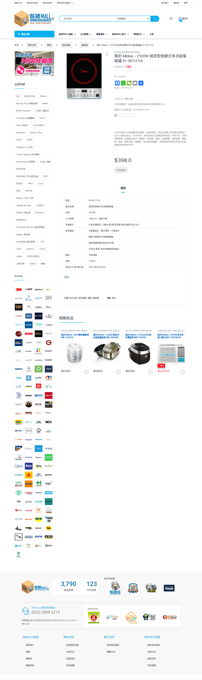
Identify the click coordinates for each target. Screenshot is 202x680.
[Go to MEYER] (29, 413)
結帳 (28, 652)
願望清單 (30, 665)
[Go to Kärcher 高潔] (29, 386)
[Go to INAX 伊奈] (38, 377)
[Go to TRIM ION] (49, 492)
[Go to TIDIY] (18, 492)
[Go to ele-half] (38, 342)
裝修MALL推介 (119, 34)
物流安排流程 (72, 645)
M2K (18, 190)
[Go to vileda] (29, 510)
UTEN (42, 249)
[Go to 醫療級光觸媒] (18, 554)
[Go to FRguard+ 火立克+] (18, 360)
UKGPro (30, 249)
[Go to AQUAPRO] (38, 298)
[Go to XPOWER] (38, 528)
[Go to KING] (18, 395)
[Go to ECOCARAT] (29, 342)
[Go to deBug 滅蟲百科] (38, 324)
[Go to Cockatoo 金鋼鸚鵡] (49, 316)
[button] (107, 54)
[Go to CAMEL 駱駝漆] (38, 316)
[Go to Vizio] (49, 510)
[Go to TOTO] (38, 492)
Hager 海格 (45, 161)
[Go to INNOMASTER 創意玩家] (49, 377)
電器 (49, 45)
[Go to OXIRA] (18, 439)
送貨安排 (70, 658)
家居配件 (72, 331)
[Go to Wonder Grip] (49, 519)
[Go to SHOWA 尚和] (49, 466)
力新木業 (20, 263)
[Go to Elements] (49, 342)
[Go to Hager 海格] (18, 377)
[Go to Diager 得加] (38, 333)
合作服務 (84, 34)
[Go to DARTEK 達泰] (29, 324)
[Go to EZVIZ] (38, 351)
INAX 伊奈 (20, 169)
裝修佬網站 (47, 3)
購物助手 (138, 34)
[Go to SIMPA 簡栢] (38, 475)
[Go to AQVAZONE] (49, 298)
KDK (45, 176)
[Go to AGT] (29, 289)
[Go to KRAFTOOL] (38, 395)
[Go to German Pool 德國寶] (18, 369)
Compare (122, 76)
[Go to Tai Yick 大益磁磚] (38, 483)
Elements (20, 132)
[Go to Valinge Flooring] (18, 510)
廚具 (78, 331)
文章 (152, 34)
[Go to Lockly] (18, 404)
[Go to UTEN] (38, 501)
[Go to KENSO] (49, 386)
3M (17, 96)
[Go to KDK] (38, 386)
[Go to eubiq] (29, 351)
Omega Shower (23, 205)
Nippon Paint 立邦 (24, 198)
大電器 (174, 331)
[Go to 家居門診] (38, 537)
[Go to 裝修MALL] (38, 545)
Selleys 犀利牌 (23, 234)
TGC (42, 241)
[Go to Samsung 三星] (29, 457)
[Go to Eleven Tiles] (18, 351)
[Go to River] (49, 448)
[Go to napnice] (29, 422)
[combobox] (87, 19)
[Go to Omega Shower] (29, 430)
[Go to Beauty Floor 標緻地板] (38, 307)
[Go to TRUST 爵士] (18, 501)
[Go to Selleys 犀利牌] (29, 466)
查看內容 (86, 371)
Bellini (45, 103)
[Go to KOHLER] (29, 395)
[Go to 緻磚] (29, 545)
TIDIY (18, 249)
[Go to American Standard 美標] (18, 298)
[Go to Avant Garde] (29, 307)
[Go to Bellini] (49, 307)
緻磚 (43, 263)
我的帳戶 (165, 3)
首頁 (16, 45)
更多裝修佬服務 (63, 3)
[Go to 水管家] (18, 545)
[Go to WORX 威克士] (29, 528)
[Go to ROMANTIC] (18, 457)
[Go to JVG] (18, 386)
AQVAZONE (29, 96)
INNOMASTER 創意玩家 (27, 176)
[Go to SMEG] (49, 475)
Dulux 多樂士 (22, 125)
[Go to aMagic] (49, 289)
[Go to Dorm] (49, 333)
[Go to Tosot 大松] (29, 492)
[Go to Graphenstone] (38, 369)
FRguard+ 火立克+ (25, 147)
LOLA (40, 183)
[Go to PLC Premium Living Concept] (49, 439)
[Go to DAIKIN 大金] (18, 324)
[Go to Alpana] (38, 289)
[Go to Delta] (49, 324)
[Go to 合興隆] (29, 537)
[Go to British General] (29, 316)
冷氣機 (160, 331)
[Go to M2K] (38, 404)
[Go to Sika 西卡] (29, 475)
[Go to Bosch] (18, 316)
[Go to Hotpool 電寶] (29, 377)
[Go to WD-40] (38, 519)
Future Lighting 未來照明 (27, 154)
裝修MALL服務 (66, 34)
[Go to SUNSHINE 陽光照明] (29, 483)
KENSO (19, 183)
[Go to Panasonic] (29, 439)
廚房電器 (66, 45)
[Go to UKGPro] (29, 501)
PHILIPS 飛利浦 (23, 212)
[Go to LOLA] (29, 404)
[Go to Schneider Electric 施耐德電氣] (49, 457)
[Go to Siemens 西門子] (18, 475)
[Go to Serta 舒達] (38, 466)
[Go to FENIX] (49, 351)
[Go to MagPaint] (49, 404)
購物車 (176, 3)
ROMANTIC (21, 220)
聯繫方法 (18, 3)
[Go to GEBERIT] (49, 360)
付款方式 (70, 652)
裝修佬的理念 (32, 3)
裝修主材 (32, 45)
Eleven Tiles (36, 132)
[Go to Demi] (18, 333)
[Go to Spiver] (18, 483)
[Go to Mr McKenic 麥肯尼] (18, 422)
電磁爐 (84, 45)
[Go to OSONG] (49, 430)
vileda (19, 256)
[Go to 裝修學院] (49, 545)
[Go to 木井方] (49, 537)
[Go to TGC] (49, 483)
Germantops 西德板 (25, 161)
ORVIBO (40, 205)
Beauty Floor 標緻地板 (26, 103)
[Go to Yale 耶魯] (49, 528)
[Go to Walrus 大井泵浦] (18, 519)
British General (23, 110)
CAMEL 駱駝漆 (42, 110)
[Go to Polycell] (18, 448)
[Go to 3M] (18, 289)
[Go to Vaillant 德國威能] (49, 501)
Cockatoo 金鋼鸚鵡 (25, 118)
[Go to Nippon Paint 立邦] (18, 430)
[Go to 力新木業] (18, 537)
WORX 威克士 (33, 256)
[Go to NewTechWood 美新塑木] (38, 422)
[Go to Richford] (29, 448)
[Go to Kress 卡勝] (49, 395)
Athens (43, 96)
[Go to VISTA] (38, 510)
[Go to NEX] (49, 422)
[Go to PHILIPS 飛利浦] (38, 439)
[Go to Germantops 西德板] (29, 369)
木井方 (33, 263)
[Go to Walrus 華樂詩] (29, 519)
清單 (186, 3)
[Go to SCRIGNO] (18, 466)
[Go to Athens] (18, 307)
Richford (39, 212)
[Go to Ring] (38, 448)
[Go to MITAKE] (38, 413)
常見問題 (70, 665)
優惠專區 (100, 34)
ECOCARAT (38, 125)
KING (30, 183)
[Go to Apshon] (29, 298)
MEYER (29, 190)
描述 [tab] (123, 188)
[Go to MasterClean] (18, 413)
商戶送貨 (117, 52)
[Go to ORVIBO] (38, 430)
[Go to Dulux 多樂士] (18, 342)
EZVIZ (19, 139)
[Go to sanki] (38, 457)
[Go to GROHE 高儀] (49, 369)
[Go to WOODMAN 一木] (18, 528)
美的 (114, 298)
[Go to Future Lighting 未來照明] (29, 360)
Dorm (42, 118)
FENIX (29, 139)
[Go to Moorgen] (49, 413)
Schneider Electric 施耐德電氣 (30, 227)
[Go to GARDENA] (38, 360)
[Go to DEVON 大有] (29, 333)
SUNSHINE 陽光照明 (25, 241)
